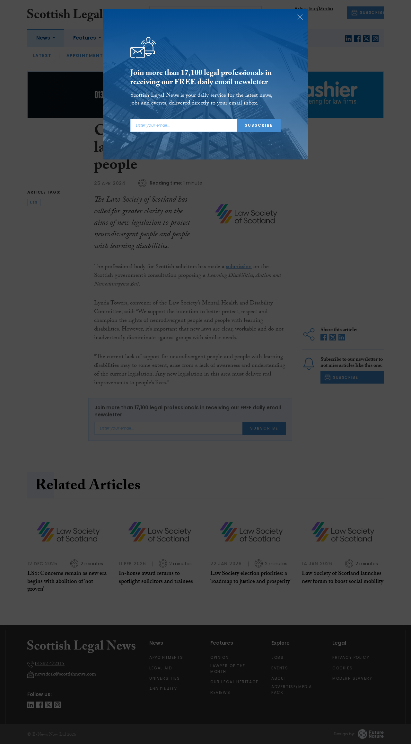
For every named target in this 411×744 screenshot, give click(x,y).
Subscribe (259, 125)
